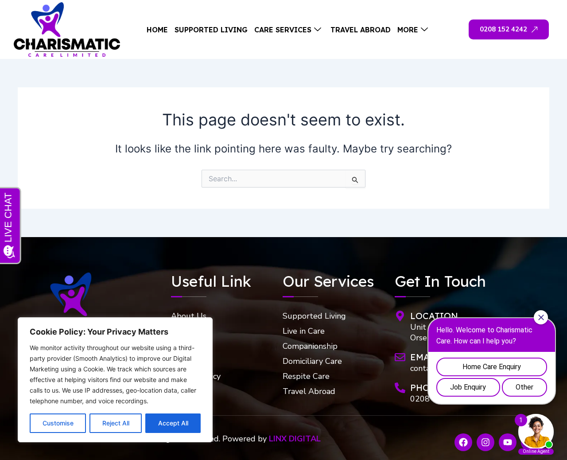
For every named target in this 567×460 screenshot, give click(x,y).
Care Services (282, 29)
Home (157, 29)
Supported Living (211, 29)
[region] (115, 379)
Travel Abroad (360, 29)
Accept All (173, 423)
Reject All (115, 423)
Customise (58, 423)
